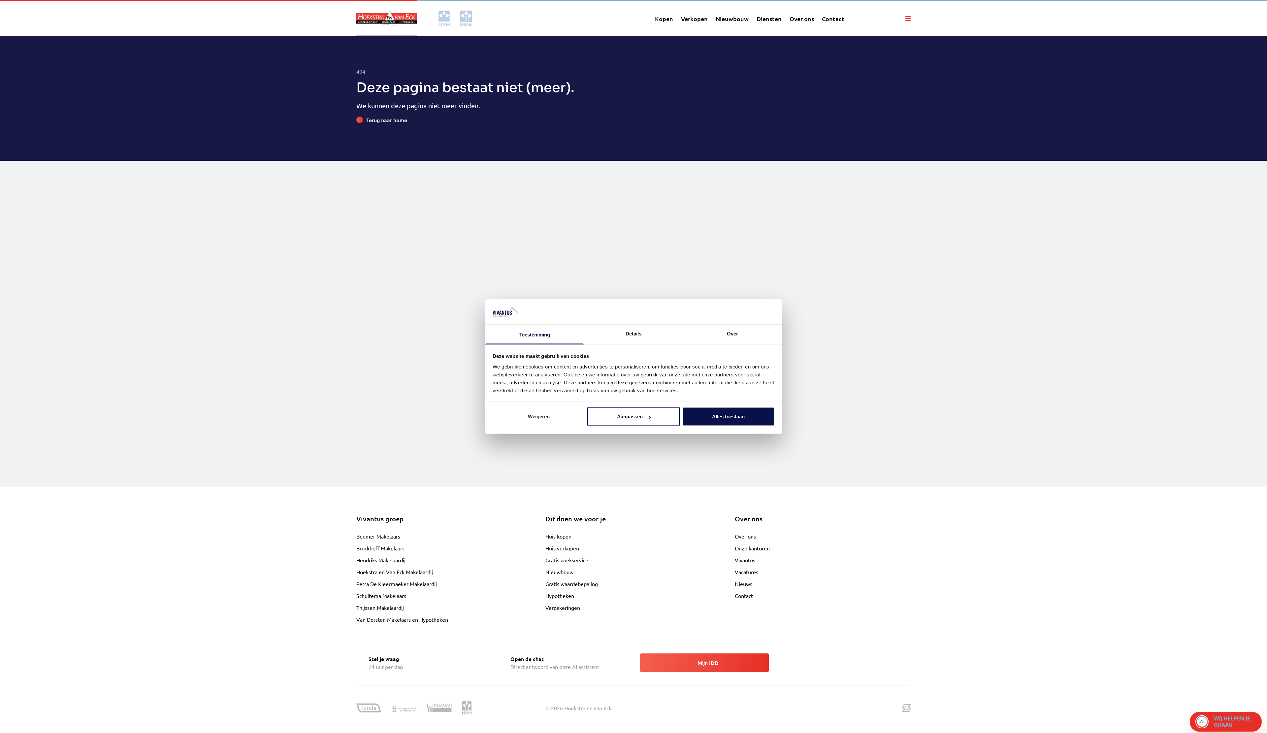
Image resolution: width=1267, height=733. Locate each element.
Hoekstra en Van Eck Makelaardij (394, 572)
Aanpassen (630, 416)
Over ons (745, 536)
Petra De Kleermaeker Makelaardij (396, 583)
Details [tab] (634, 333)
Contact (744, 595)
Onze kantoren (752, 548)
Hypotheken (559, 595)
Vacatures (746, 572)
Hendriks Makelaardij (381, 560)
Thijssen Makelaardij (380, 607)
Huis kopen (558, 536)
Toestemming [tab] (534, 334)
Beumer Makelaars (378, 536)
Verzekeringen (562, 607)
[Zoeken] (860, 18)
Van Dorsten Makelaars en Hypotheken (402, 619)
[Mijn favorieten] (876, 18)
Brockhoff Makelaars (380, 548)
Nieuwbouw (559, 572)
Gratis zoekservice (566, 560)
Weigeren (539, 416)
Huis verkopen (562, 548)
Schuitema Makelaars (381, 595)
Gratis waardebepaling (571, 583)
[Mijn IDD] (892, 18)
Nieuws (743, 583)
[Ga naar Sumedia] (906, 708)
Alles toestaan (728, 416)
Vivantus (745, 560)
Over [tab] (732, 333)
